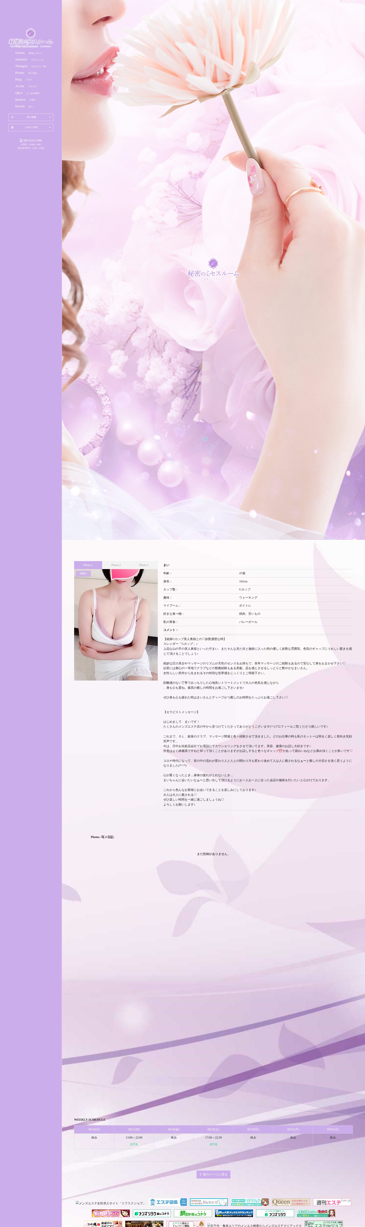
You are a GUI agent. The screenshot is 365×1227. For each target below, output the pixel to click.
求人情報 (31, 117)
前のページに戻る (215, 1174)
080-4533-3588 (32, 140)
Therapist (31, 66)
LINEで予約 (31, 127)
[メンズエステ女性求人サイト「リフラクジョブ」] (111, 1203)
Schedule (29, 59)
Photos (26, 73)
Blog (24, 79)
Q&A (27, 93)
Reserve (25, 99)
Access (26, 86)
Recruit (24, 106)
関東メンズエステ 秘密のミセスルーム (31, 38)
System (28, 52)
